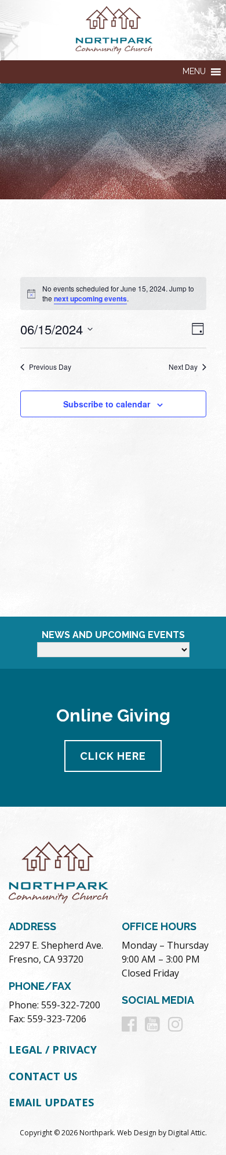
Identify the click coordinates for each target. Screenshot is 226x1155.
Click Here (113, 756)
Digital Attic (186, 1133)
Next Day (183, 366)
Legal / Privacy (53, 1049)
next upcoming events (90, 298)
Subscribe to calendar (106, 404)
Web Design (136, 1133)
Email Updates (51, 1102)
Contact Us (43, 1076)
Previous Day (50, 366)
